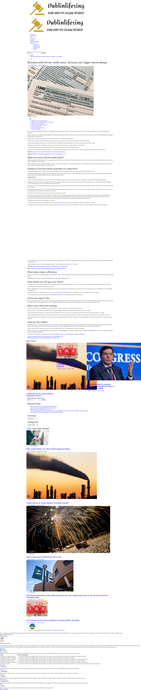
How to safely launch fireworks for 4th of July (40, 409)
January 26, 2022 (42, 65)
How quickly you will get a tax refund (39, 125)
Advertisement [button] (3, 679)
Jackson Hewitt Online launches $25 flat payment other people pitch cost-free (49, 268)
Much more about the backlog (38, 127)
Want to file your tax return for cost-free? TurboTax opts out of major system (50, 266)
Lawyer (32, 40)
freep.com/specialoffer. (89, 330)
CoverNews (55, 630)
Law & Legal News (34, 41)
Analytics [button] (2, 674)
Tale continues (31, 177)
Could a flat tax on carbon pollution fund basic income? (39, 394)
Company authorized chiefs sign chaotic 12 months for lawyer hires (45, 336)
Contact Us (36, 44)
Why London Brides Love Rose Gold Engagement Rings (43, 406)
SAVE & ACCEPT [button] (4, 689)
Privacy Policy (36, 47)
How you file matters (36, 129)
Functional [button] (2, 665)
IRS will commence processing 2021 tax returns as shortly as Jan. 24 (49, 154)
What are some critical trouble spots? (39, 120)
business (106, 330)
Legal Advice (33, 36)
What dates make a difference (38, 123)
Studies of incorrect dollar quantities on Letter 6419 (42, 122)
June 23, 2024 (40, 559)
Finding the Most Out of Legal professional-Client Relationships (43, 338)
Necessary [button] (2, 648)
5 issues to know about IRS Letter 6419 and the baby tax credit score (49, 151)
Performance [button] (3, 670)
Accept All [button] (10, 634)
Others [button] (1, 684)
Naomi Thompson (33, 65)
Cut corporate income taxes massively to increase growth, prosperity (68, 364)
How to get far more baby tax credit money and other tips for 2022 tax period (51, 278)
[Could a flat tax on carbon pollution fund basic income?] (61, 475)
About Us (32, 43)
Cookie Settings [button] (3, 634)
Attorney (32, 34)
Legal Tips (32, 38)
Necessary (3, 650)
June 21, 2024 (70, 368)
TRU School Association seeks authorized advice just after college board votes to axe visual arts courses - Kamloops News (58, 410)
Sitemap (35, 49)
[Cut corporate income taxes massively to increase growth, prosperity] (67, 350)
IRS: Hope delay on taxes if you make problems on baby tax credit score (68, 334)
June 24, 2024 (40, 398)
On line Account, (60, 202)
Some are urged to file (36, 126)
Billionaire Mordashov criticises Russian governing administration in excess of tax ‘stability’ (100, 386)
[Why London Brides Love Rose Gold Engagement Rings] (37, 437)
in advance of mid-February (61, 292)
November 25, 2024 (41, 451)
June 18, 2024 (100, 390)
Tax (31, 37)
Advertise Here (36, 46)
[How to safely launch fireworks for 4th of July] (68, 529)
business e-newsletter (37, 332)
